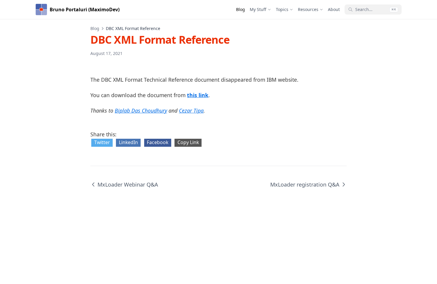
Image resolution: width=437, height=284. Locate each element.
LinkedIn (128, 142)
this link (197, 95)
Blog (94, 28)
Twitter (102, 142)
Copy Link (188, 142)
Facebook (157, 142)
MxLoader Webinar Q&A (128, 184)
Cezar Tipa (191, 110)
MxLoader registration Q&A (304, 184)
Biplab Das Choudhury (141, 110)
